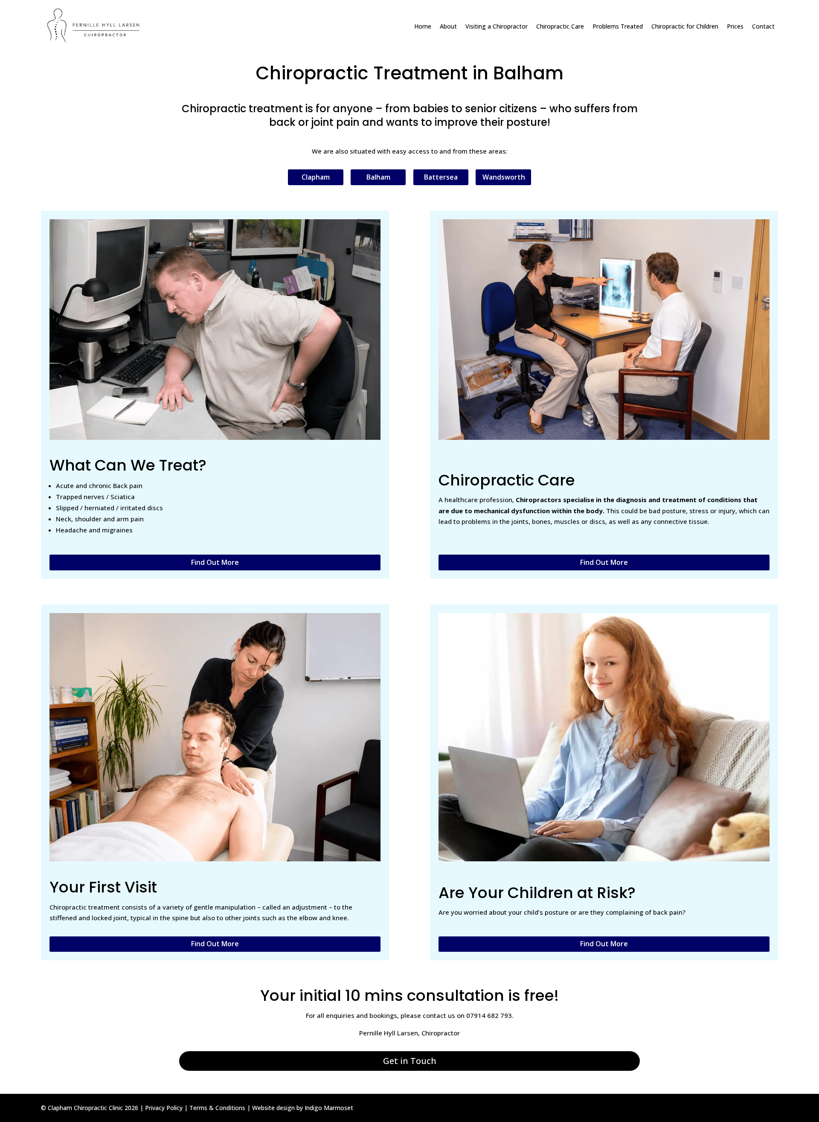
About (448, 26)
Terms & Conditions (217, 1108)
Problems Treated (617, 26)
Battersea (441, 177)
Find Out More (215, 562)
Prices (735, 26)
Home (422, 26)
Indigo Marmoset (329, 1108)
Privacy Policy (164, 1108)
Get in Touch (409, 1061)
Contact (763, 26)
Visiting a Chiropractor (496, 26)
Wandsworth (503, 177)
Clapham (316, 177)
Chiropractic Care (560, 26)
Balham (378, 177)
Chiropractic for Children (684, 26)
